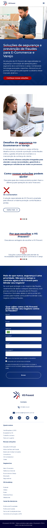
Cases (5, 459)
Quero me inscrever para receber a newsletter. (21, 358)
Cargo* (7, 343)
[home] (8, 3)
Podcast (5, 487)
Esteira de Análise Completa (12, 452)
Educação (6, 476)
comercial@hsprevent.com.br (24, 412)
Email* (7, 321)
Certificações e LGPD (9, 430)
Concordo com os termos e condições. (19, 361)
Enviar (23, 375)
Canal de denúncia (10, 501)
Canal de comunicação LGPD (12, 514)
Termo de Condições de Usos (12, 511)
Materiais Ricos (8, 495)
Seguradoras (7, 478)
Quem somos (8, 425)
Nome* (7, 314)
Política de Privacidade (10, 506)
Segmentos (7, 463)
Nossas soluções (9, 442)
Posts (5, 492)
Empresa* (8, 336)
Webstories (6, 497)
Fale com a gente (8, 438)
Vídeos (5, 490)
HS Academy (7, 482)
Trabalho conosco (8, 435)
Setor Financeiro (8, 468)
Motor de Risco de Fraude (11, 449)
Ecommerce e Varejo (9, 473)
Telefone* (8, 328)
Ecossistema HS (8, 433)
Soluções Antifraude (9, 447)
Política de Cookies (9, 509)
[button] (43, 3)
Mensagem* (9, 350)
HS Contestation (8, 457)
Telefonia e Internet (9, 471)
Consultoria (7, 454)
